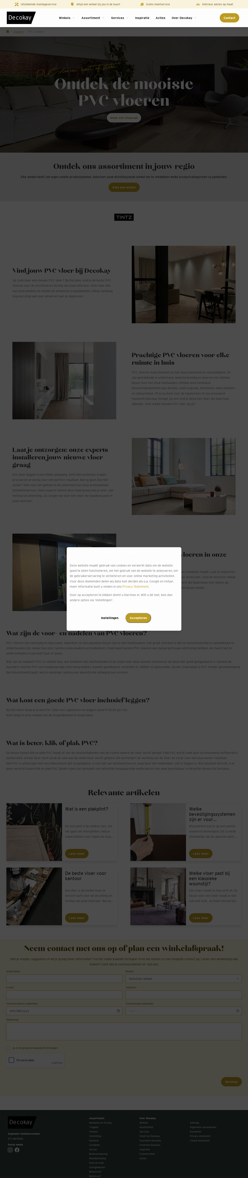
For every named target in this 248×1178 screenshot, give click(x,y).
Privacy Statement (135, 586)
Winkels (65, 17)
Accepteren (138, 618)
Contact (229, 18)
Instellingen (109, 618)
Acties (160, 17)
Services (117, 17)
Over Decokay (182, 17)
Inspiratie (142, 17)
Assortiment (90, 17)
